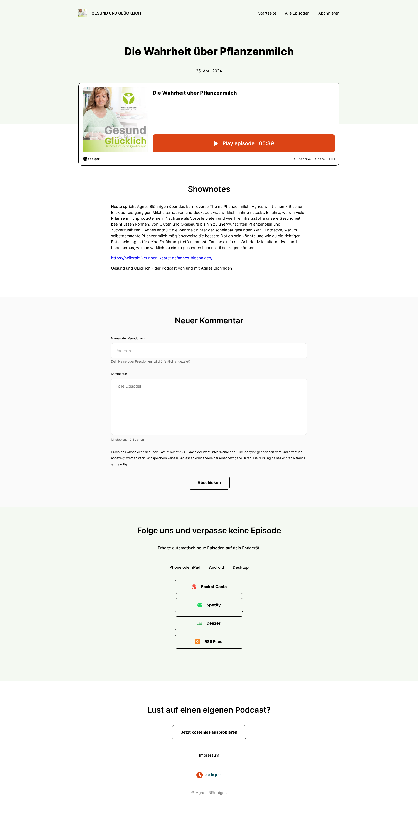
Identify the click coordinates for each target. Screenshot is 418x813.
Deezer (214, 623)
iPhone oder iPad (184, 567)
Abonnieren (329, 13)
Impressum (209, 755)
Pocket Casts (214, 586)
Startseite (267, 13)
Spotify (214, 605)
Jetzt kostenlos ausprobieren (209, 732)
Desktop (241, 567)
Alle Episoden (297, 13)
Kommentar (119, 374)
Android (216, 567)
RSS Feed (213, 641)
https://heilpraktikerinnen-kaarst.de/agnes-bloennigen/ (161, 258)
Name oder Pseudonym (128, 338)
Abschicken (209, 482)
